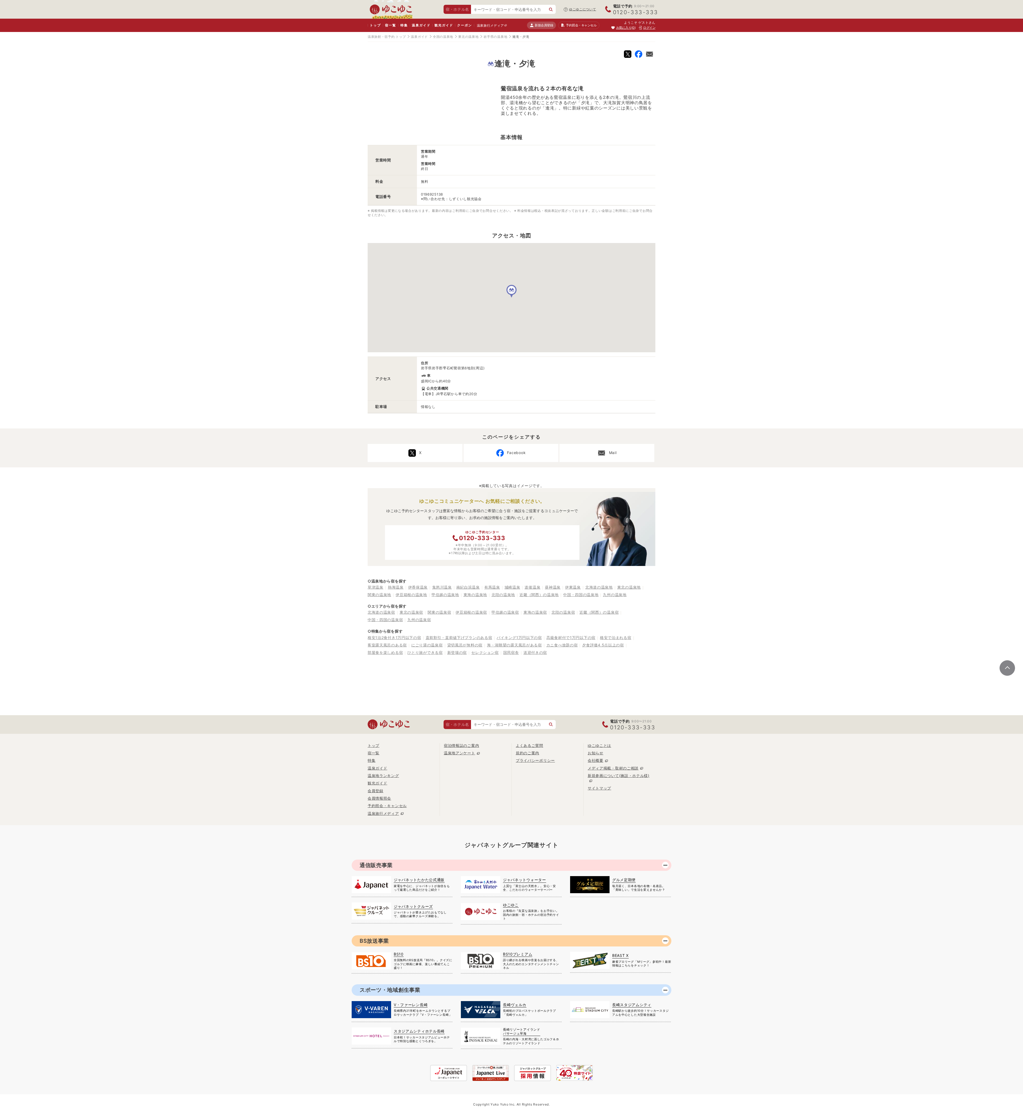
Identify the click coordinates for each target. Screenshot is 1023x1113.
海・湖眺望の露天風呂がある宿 (514, 645)
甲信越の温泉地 (445, 594)
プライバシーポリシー (535, 760)
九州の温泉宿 (419, 619)
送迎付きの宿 (535, 652)
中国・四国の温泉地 (580, 594)
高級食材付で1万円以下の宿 (570, 637)
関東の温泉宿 (439, 612)
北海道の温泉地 (599, 587)
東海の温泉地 (475, 594)
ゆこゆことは (599, 745)
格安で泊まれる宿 (615, 637)
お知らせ (595, 753)
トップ (375, 25)
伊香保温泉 (418, 587)
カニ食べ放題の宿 (562, 645)
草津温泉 (375, 587)
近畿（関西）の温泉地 (539, 594)
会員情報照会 (379, 798)
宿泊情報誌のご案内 (461, 745)
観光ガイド (444, 25)
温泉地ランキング (383, 775)
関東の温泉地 (379, 594)
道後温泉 (532, 587)
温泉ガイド (421, 25)
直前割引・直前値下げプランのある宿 (459, 637)
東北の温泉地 (468, 37)
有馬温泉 (492, 587)
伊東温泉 (573, 587)
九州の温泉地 (614, 594)
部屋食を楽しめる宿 (385, 652)
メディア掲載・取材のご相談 (613, 768)
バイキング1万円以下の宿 (519, 637)
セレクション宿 (485, 652)
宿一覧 (390, 25)
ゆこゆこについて (582, 9)
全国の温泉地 (443, 37)
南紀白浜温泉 (468, 587)
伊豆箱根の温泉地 (411, 594)
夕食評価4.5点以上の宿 (603, 645)
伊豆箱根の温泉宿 (471, 612)
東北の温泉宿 (411, 612)
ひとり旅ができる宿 (425, 652)
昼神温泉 (553, 587)
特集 (404, 25)
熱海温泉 (396, 587)
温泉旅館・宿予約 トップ (387, 37)
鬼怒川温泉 (442, 587)
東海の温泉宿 (535, 612)
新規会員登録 (544, 25)
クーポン (464, 25)
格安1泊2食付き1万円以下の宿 (394, 637)
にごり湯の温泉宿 (427, 645)
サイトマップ (599, 788)
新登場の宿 (457, 652)
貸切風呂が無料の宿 (464, 645)
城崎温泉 (512, 587)
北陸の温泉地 (503, 594)
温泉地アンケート (459, 753)
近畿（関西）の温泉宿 (599, 612)
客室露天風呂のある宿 (387, 645)
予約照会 (581, 25)
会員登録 (375, 790)
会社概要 (595, 760)
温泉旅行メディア (490, 25)
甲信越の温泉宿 (505, 612)
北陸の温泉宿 (563, 612)
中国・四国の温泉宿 (385, 619)
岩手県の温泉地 (495, 37)
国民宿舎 (511, 652)
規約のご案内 (527, 753)
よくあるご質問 (529, 745)
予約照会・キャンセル (387, 805)
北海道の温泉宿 (381, 612)
